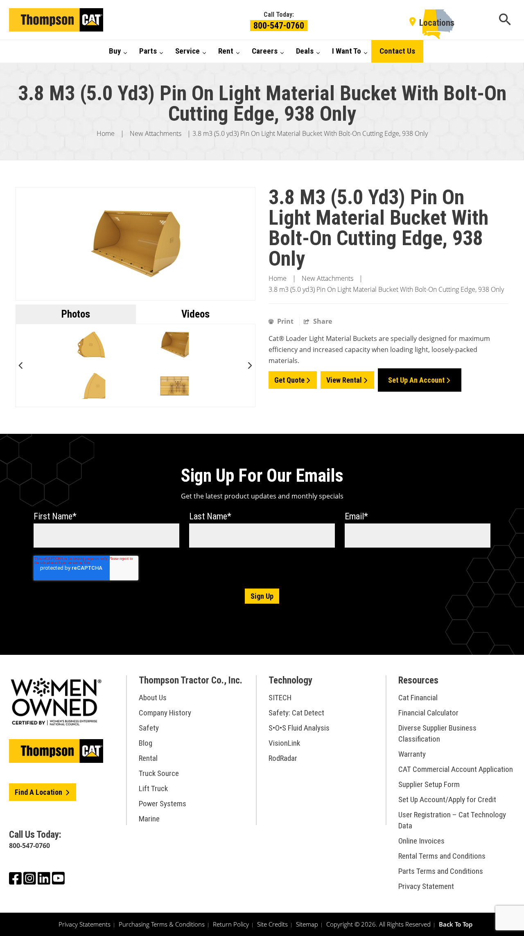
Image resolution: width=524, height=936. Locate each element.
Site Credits (272, 924)
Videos (195, 314)
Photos (75, 314)
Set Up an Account (416, 380)
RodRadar (283, 758)
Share (322, 321)
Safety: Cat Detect (296, 712)
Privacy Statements (85, 924)
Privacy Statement (426, 886)
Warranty (412, 754)
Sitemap (307, 924)
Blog (145, 743)
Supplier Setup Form (429, 784)
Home (106, 133)
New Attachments (155, 133)
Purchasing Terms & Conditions (162, 924)
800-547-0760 (278, 25)
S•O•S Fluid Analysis (299, 728)
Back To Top (455, 924)
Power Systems (162, 803)
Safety (149, 728)
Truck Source (159, 773)
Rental (148, 758)
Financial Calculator (428, 712)
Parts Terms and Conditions (440, 871)
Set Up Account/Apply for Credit (447, 799)
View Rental (344, 380)
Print (285, 321)
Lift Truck (153, 788)
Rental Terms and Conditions (442, 856)
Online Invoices (421, 841)
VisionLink (284, 743)
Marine (149, 818)
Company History (165, 712)
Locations (436, 23)
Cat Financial (418, 697)
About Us (153, 697)
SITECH (280, 697)
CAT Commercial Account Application (455, 769)
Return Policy (231, 924)
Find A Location (39, 792)
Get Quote (289, 380)
